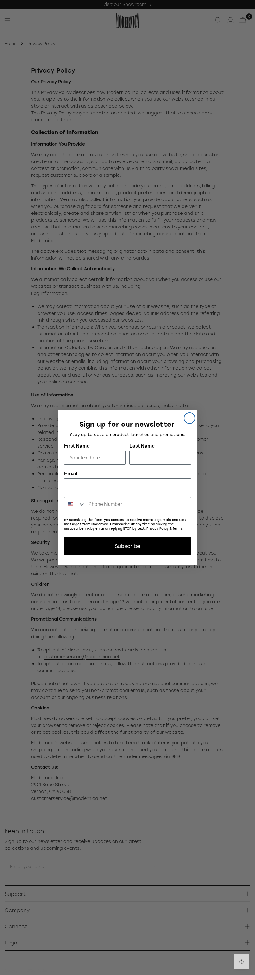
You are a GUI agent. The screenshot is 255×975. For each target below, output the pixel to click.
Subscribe (127, 546)
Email (70, 473)
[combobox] (74, 504)
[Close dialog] (189, 418)
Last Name (142, 446)
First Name (77, 446)
